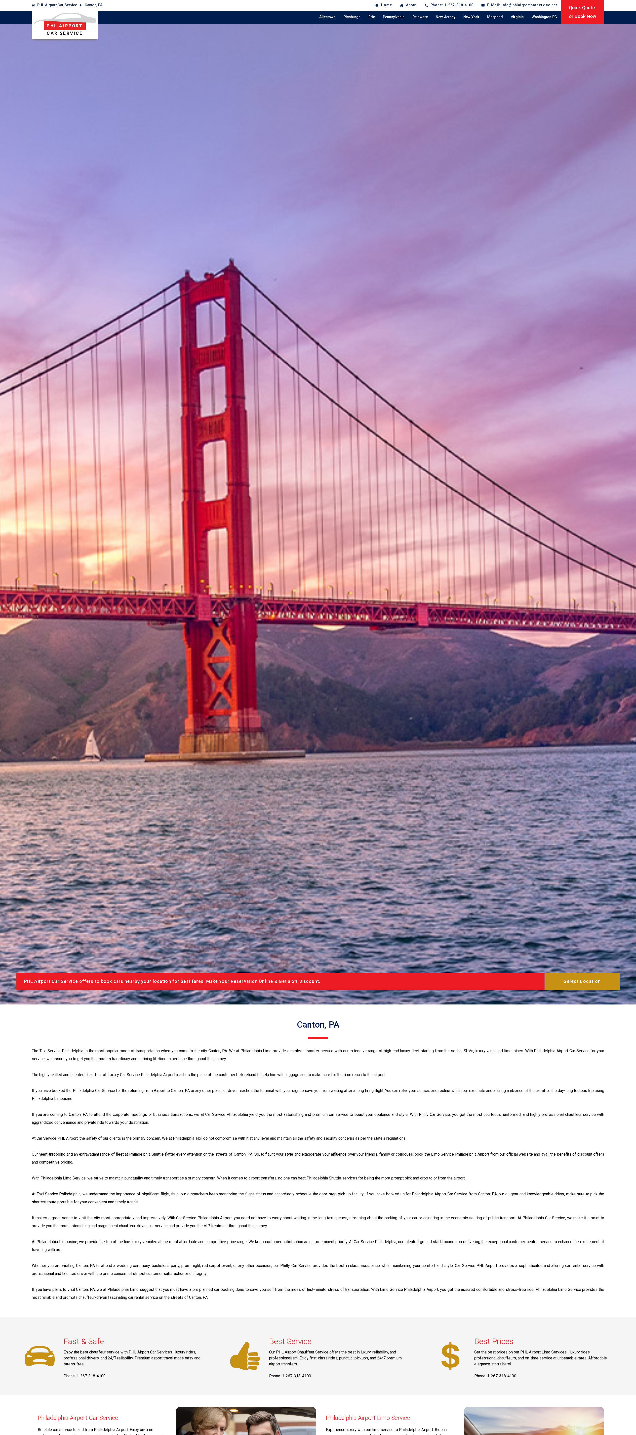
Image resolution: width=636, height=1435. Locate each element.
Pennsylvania (393, 17)
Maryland (495, 17)
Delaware (420, 17)
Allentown (327, 17)
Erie (371, 17)
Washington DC (544, 17)
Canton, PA (94, 5)
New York (471, 17)
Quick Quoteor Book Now (582, 12)
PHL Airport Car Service (57, 5)
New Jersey (445, 17)
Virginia (517, 17)
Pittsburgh (352, 17)
